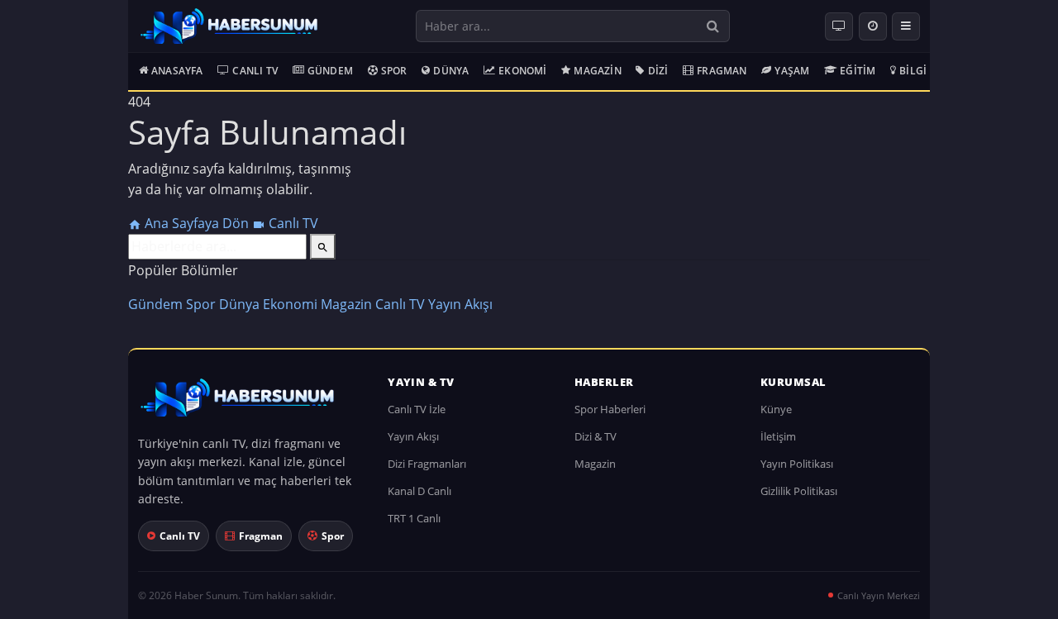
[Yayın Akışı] (873, 26)
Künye (776, 409)
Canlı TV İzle (417, 409)
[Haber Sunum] (229, 26)
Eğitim (857, 70)
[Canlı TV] (839, 26)
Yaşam (791, 70)
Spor (394, 70)
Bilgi (913, 70)
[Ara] (713, 26)
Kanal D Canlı (419, 490)
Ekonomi (522, 70)
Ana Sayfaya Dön (196, 223)
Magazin (597, 70)
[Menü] (906, 26)
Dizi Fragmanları (427, 463)
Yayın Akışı (460, 304)
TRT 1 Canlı (414, 518)
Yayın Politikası (796, 463)
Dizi (658, 70)
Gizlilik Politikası (798, 490)
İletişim (778, 436)
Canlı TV (255, 70)
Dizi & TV (595, 436)
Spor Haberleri (610, 409)
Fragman (721, 70)
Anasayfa (177, 70)
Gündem (330, 70)
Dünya (451, 70)
